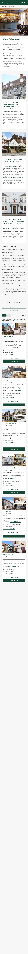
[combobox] (14, 307)
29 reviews (10, 339)
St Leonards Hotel (9, 423)
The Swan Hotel (7, 113)
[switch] (25, 478)
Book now (22, 2)
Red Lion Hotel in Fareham (9, 228)
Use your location (14, 310)
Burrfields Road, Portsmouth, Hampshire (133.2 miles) (14, 559)
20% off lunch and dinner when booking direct (12, 285)
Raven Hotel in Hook (11, 166)
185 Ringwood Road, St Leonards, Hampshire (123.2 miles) (13, 428)
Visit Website (14, 361)
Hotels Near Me (5, 6)
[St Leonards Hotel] (14, 415)
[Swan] (14, 372)
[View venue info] (13, 337)
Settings (22, 491)
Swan (5, 380)
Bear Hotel (7, 511)
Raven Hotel (7, 337)
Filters (23, 315)
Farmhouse (7, 554)
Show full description (13, 347)
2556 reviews (10, 556)
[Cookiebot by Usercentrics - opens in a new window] (21, 453)
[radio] (4, 315)
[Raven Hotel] (14, 329)
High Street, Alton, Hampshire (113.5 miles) (13, 384)
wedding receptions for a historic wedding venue (13, 178)
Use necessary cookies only (14, 500)
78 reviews (10, 425)
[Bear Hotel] (14, 503)
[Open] (2, 2)
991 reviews (10, 513)
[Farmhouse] (14, 547)
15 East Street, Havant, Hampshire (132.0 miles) (14, 515)
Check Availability (14, 358)
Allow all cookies (14, 495)
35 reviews (10, 382)
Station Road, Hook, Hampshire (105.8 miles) (13, 341)
